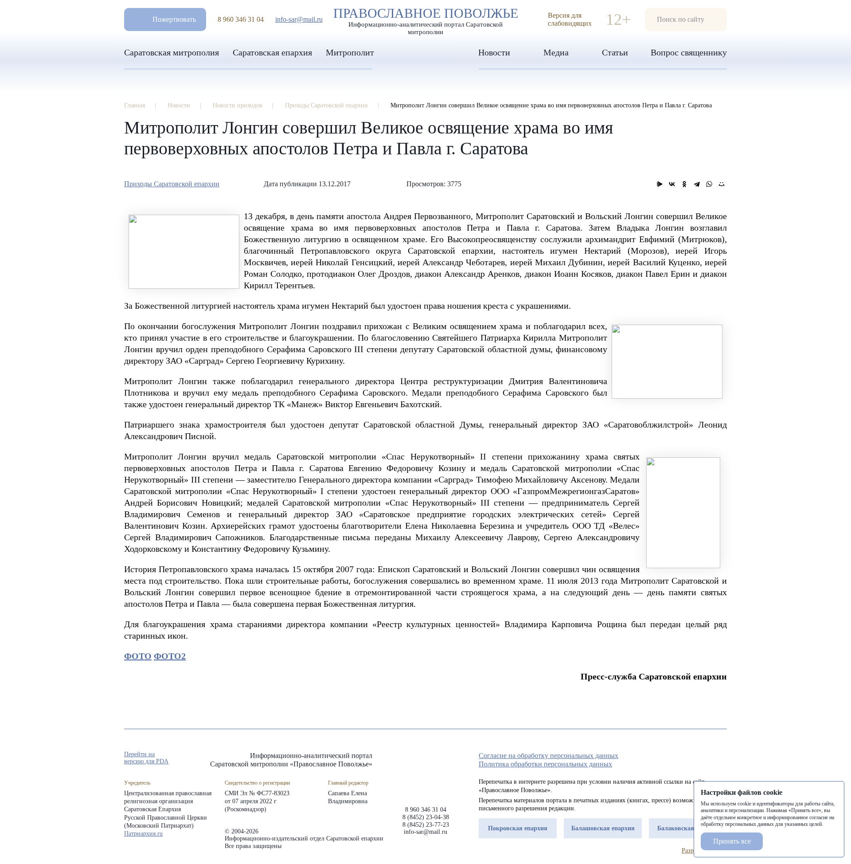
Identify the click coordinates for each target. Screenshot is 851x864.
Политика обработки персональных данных (545, 764)
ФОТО (138, 656)
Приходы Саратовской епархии (171, 184)
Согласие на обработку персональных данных (548, 755)
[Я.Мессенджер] (659, 184)
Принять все (732, 841)
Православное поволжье (425, 19)
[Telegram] (696, 184)
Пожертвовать (174, 19)
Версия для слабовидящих (570, 19)
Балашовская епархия (603, 828)
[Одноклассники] (684, 184)
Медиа (556, 52)
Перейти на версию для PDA (146, 758)
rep (674, 758)
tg (690, 758)
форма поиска (686, 19)
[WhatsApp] (709, 184)
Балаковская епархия (688, 828)
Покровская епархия (517, 828)
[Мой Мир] (721, 184)
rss (722, 758)
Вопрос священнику (689, 52)
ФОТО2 (170, 656)
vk (706, 758)
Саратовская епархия (272, 52)
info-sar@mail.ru (299, 19)
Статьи (615, 52)
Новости (494, 52)
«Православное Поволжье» (425, 771)
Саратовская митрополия (171, 52)
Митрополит (350, 52)
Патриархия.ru (143, 833)
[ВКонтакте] (672, 184)
